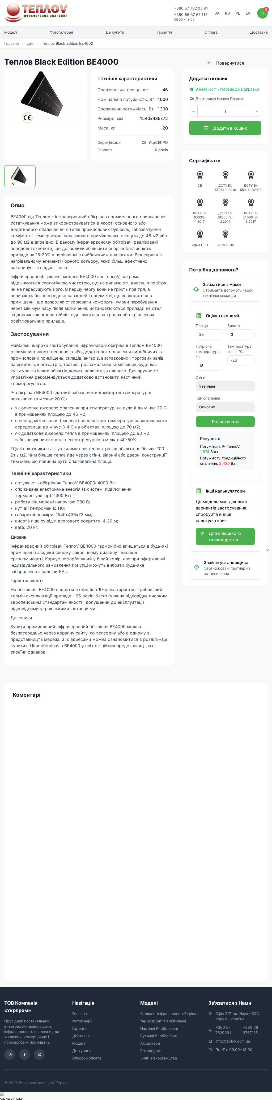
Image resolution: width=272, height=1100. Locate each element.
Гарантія (164, 32)
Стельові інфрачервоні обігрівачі (169, 1013)
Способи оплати (86, 1058)
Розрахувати (225, 421)
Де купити (115, 32)
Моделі (10, 32)
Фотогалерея (61, 32)
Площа (202, 325)
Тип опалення (208, 398)
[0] (262, 13)
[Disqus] (136, 769)
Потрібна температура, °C (208, 351)
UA (216, 13)
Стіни (200, 377)
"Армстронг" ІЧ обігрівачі (163, 1021)
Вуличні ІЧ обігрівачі (158, 1036)
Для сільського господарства (225, 536)
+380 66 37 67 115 (191, 14)
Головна (11, 43)
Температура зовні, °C (239, 349)
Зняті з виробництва (158, 1058)
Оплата (211, 32)
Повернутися (229, 63)
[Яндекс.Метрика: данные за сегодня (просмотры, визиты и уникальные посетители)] (11, 1096)
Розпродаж (150, 1050)
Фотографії (82, 1021)
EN (248, 13)
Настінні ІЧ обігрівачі (159, 1028)
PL (238, 13)
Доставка (259, 32)
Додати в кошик (229, 128)
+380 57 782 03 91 (191, 8)
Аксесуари (150, 1043)
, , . (238, 1016)
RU (227, 13)
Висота (233, 325)
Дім (30, 43)
